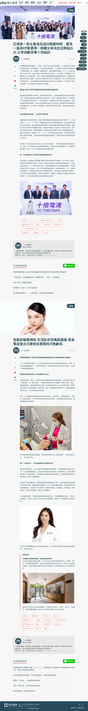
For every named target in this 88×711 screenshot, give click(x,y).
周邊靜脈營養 (82, 69)
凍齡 (24, 220)
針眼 (84, 44)
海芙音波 (56, 616)
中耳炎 (84, 55)
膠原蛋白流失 (27, 225)
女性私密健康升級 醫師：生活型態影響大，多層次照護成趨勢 (34, 675)
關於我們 (73, 708)
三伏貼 (84, 48)
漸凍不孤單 (61, 3)
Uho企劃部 (25, 58)
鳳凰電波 (35, 616)
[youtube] (82, 705)
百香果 (84, 41)
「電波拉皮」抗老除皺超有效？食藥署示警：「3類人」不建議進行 (36, 277)
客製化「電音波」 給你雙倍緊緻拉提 (26, 680)
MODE (33, 220)
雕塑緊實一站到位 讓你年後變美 (25, 288)
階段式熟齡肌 (27, 624)
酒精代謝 (83, 62)
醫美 (37, 624)
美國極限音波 (27, 620)
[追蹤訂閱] (15, 86)
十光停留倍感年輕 (28, 229)
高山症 (84, 58)
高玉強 (46, 233)
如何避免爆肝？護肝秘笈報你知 (24, 691)
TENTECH (42, 229)
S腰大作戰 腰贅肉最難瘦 (22, 282)
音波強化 (58, 624)
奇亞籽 (84, 37)
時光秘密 (58, 225)
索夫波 (37, 628)
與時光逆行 (26, 628)
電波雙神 (47, 624)
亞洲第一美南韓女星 (46, 220)
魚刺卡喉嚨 (83, 51)
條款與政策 (81, 708)
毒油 (84, 34)
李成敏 (60, 220)
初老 (37, 225)
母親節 (25, 616)
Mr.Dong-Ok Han (56, 229)
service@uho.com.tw (30, 706)
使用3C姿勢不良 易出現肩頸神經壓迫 (26, 686)
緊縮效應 (25, 233)
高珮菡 (38, 620)
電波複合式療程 (61, 620)
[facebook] (79, 705)
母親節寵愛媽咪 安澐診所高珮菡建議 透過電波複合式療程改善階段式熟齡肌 (39, 272)
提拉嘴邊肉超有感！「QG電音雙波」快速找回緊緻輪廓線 (33, 293)
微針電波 (45, 616)
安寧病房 (83, 65)
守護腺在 (77, 3)
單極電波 (47, 225)
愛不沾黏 (69, 3)
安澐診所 (48, 620)
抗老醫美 (36, 233)
